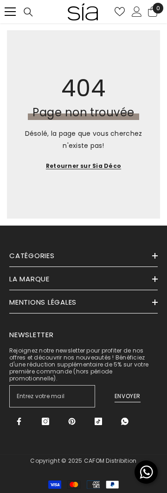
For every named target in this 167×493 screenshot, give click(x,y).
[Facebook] (19, 421)
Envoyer (128, 396)
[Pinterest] (72, 421)
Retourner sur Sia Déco (83, 166)
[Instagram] (45, 421)
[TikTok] (98, 421)
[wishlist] (120, 12)
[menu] (10, 11)
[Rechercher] (28, 12)
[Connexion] (137, 12)
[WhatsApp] (125, 421)
